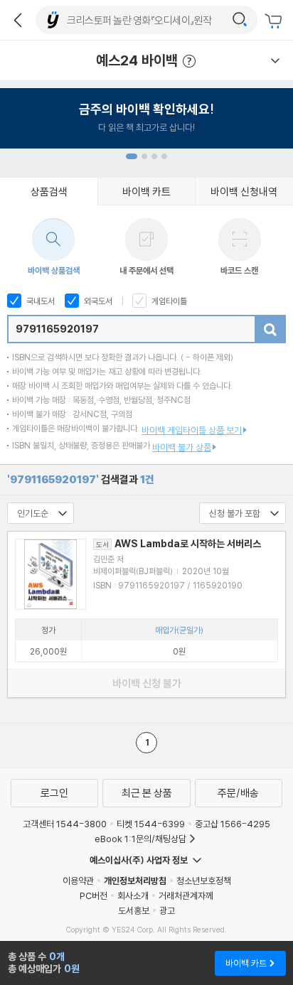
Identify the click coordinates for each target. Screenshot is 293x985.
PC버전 (93, 895)
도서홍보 (133, 910)
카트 (275, 21)
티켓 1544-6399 (151, 823)
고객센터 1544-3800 (65, 823)
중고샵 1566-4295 (232, 823)
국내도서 (39, 301)
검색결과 (80, 479)
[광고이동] (239, 20)
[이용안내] (275, 60)
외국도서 (97, 301)
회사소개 (133, 895)
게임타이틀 (168, 301)
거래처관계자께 (186, 895)
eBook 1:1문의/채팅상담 (140, 838)
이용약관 (78, 880)
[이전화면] (18, 20)
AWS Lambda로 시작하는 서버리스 (178, 543)
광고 (167, 910)
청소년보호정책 (203, 880)
